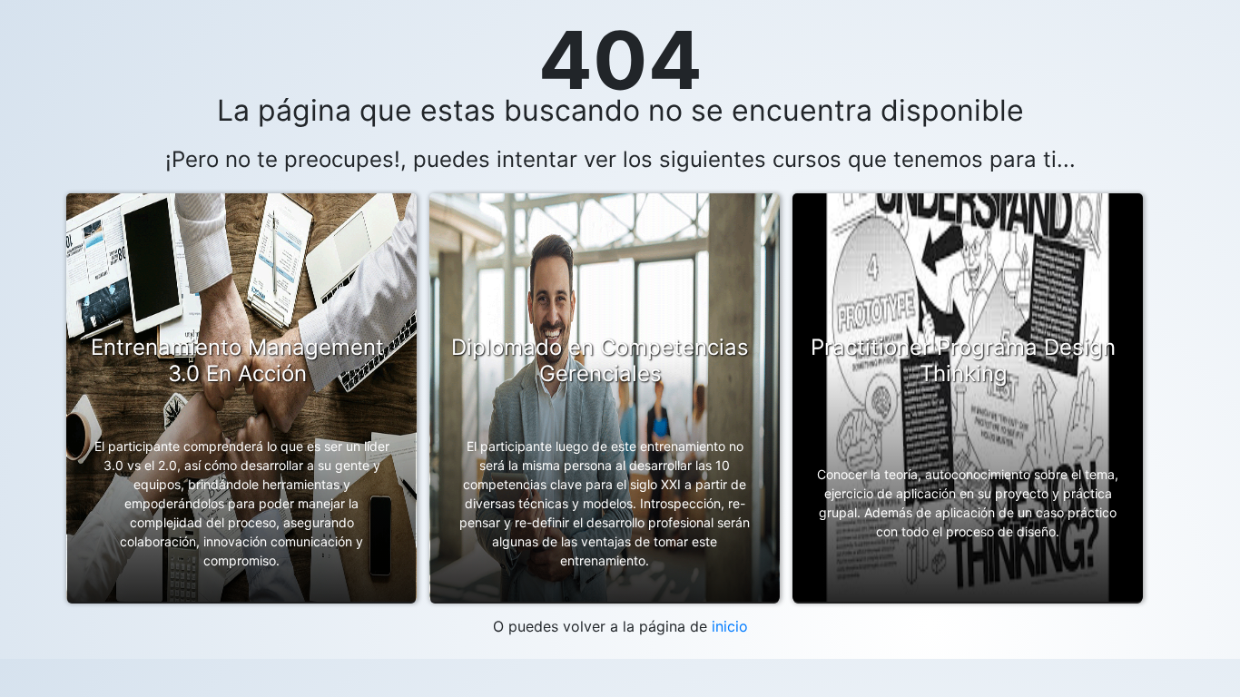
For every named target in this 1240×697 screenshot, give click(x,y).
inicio (730, 626)
